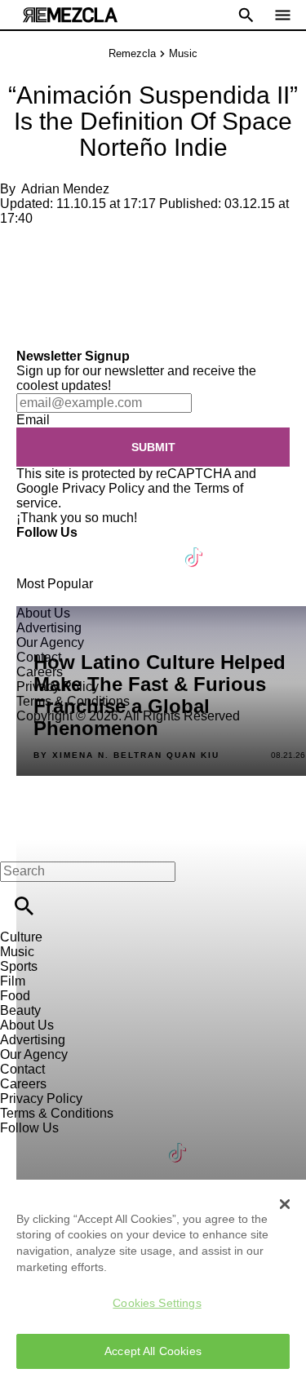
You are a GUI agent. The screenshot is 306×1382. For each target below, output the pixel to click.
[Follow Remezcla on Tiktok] (194, 547)
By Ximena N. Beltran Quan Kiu (126, 755)
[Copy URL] (38, 294)
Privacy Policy (103, 488)
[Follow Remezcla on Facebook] (36, 547)
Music (183, 53)
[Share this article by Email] (138, 246)
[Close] (285, 1204)
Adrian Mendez (65, 189)
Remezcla (132, 53)
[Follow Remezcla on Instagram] (116, 547)
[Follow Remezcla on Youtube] (156, 547)
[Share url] (18, 330)
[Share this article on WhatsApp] (20, 246)
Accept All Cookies (153, 1351)
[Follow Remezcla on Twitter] (76, 547)
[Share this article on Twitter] (100, 246)
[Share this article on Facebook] (60, 246)
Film (12, 981)
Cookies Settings (157, 1302)
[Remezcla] (70, 15)
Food (15, 996)
